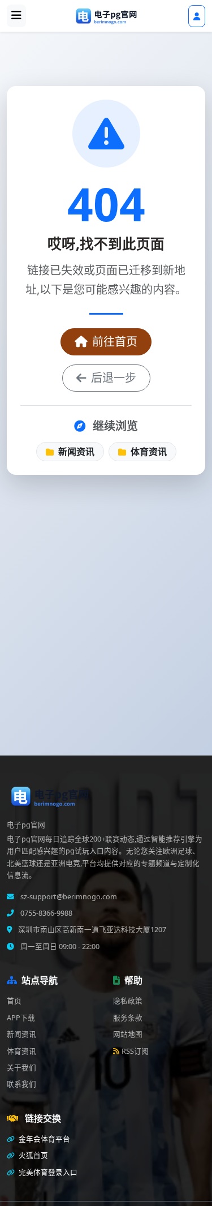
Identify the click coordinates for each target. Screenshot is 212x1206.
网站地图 (127, 1034)
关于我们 (21, 1067)
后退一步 (113, 377)
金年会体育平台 (43, 1139)
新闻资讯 (75, 451)
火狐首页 (32, 1155)
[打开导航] (16, 16)
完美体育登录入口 (47, 1172)
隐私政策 (127, 1001)
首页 (14, 1001)
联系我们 (21, 1084)
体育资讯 (147, 451)
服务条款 (127, 1018)
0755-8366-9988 (45, 913)
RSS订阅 (135, 1051)
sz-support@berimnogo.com (68, 897)
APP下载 (21, 1018)
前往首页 (114, 341)
